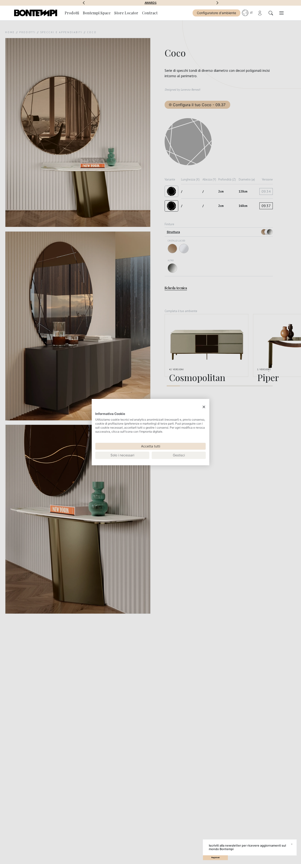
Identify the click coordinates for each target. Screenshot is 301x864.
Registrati (215, 857)
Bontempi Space (150, 2)
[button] (83, 2)
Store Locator (126, 12)
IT (251, 13)
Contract (150, 12)
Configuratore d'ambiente (216, 13)
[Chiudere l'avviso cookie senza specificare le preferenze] (204, 406)
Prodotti (72, 12)
